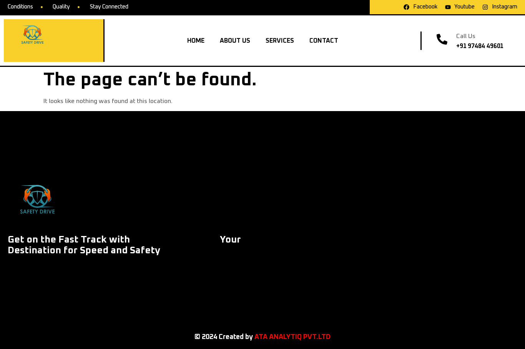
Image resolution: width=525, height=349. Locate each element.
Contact (323, 41)
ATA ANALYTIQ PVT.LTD (292, 337)
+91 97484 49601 (480, 46)
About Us (235, 41)
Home (195, 41)
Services (280, 41)
